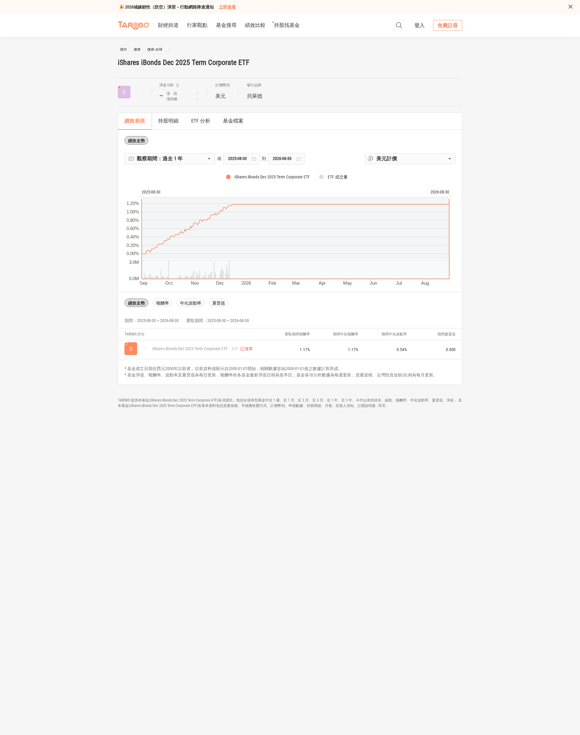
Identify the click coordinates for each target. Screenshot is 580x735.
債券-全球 (155, 49)
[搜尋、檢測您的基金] (399, 25)
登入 (419, 25)
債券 (137, 49)
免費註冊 (447, 25)
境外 (123, 49)
